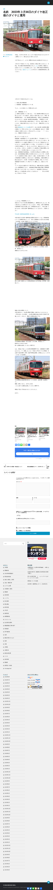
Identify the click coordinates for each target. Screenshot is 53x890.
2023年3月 (7, 799)
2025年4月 (7, 722)
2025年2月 (7, 728)
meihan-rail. (11, 885)
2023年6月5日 (9, 54)
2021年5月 (7, 866)
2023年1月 (7, 805)
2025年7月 (7, 713)
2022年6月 (7, 827)
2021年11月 (7, 848)
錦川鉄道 (7, 607)
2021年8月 (7, 857)
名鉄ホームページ (27, 69)
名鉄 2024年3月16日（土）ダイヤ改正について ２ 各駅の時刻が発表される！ (20, 436)
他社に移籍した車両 (9, 579)
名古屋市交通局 (8, 622)
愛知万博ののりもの (9, 637)
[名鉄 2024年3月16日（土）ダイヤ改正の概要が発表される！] (44, 430)
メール (35, 497)
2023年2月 (7, 802)
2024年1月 (7, 768)
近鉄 (6, 640)
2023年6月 (7, 790)
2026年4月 (7, 689)
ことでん (7, 598)
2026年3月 (7, 692)
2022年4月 (7, 833)
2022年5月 (7, 830)
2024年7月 (7, 750)
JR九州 (6, 610)
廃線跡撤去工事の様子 (10, 625)
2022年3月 (7, 836)
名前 (17, 497)
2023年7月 (7, 787)
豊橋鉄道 (7, 570)
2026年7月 (7, 679)
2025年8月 (7, 710)
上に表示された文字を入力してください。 (26, 518)
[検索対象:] (14, 543)
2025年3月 (7, 725)
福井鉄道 (7, 613)
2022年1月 (7, 842)
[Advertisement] (32, 85)
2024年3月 (7, 762)
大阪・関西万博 (8, 582)
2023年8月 (7, 784)
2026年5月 (7, 686)
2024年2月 (7, 765)
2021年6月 (7, 863)
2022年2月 (7, 839)
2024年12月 (7, 735)
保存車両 (7, 594)
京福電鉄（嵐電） (9, 588)
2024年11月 (7, 738)
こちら (36, 65)
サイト (32, 498)
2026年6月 (7, 683)
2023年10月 (7, 778)
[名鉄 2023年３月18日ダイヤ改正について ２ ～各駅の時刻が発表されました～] (32, 430)
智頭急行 (7, 628)
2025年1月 (7, 732)
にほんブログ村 (31, 680)
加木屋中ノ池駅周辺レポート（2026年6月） (38, 584)
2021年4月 (7, 869)
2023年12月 (7, 771)
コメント (19, 481)
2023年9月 (7, 781)
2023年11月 (7, 774)
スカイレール (8, 619)
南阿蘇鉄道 (7, 616)
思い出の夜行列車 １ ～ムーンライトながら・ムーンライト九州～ (38, 577)
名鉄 (4, 8)
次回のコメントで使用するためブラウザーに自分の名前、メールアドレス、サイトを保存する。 (32, 512)
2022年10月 (7, 814)
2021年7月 (7, 860)
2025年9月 (7, 707)
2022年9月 (7, 817)
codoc (48, 458)
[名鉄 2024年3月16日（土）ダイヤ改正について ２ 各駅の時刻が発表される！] (20, 430)
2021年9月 (7, 854)
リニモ (6, 656)
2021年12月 (7, 845)
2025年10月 (7, 704)
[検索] (23, 543)
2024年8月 (7, 747)
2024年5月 (7, 756)
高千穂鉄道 (7, 631)
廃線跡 (6, 591)
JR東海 (6, 647)
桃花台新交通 (8, 653)
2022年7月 (7, 823)
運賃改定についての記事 (24, 127)
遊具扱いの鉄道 (8, 665)
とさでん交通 (8, 585)
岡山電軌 (7, 604)
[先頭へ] (48, 882)
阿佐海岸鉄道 (8, 576)
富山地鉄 (7, 601)
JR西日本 (7, 650)
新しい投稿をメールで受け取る (23, 530)
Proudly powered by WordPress (11, 887)
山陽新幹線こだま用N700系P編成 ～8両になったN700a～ (38, 568)
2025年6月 (7, 716)
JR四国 (6, 567)
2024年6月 (7, 753)
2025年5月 (7, 719)
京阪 (6, 644)
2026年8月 (7, 676)
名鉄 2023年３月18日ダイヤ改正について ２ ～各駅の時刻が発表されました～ (32, 436)
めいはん (40, 458)
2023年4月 (7, 796)
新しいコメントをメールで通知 (23, 527)
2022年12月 (7, 808)
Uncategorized (8, 668)
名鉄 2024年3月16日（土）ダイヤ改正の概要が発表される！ (44, 435)
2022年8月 (7, 820)
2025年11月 (7, 701)
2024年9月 (7, 744)
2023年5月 (7, 793)
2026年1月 (7, 698)
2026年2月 (7, 695)
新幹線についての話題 (33, 580)
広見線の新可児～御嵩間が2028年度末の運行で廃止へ (38, 572)
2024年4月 (7, 759)
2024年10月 (7, 741)
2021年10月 (7, 851)
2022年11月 (7, 811)
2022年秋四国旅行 (9, 573)
